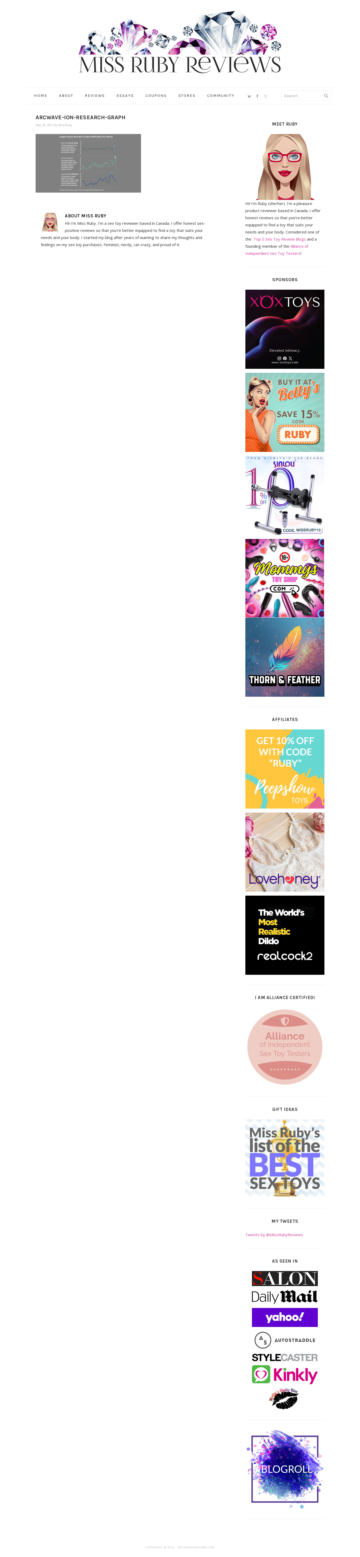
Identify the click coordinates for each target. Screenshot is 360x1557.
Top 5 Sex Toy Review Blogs (280, 239)
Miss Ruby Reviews (180, 42)
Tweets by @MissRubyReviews (274, 1234)
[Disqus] (125, 325)
